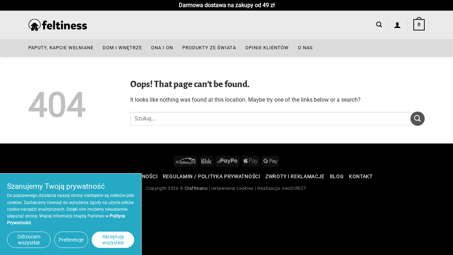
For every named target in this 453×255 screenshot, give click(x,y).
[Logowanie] (397, 25)
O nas (305, 47)
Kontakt (361, 176)
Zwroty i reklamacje (295, 176)
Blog (337, 176)
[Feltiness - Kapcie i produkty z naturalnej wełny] (57, 25)
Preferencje (71, 240)
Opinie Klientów (267, 47)
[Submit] (418, 118)
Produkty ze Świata (209, 47)
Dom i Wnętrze (122, 47)
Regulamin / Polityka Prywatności (211, 176)
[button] (379, 25)
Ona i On (162, 47)
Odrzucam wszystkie (28, 239)
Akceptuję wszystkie (113, 239)
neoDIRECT (294, 188)
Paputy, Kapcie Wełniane (60, 47)
